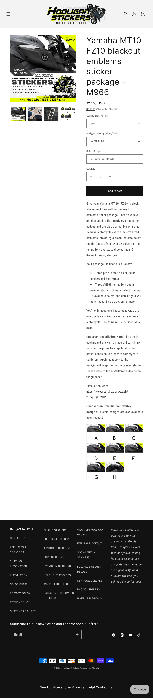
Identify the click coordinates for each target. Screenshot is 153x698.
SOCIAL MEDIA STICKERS (86, 555)
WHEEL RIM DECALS (89, 598)
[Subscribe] (77, 634)
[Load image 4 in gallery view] (68, 114)
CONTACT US (18, 538)
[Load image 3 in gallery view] (51, 114)
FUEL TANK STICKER (56, 539)
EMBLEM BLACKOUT (89, 543)
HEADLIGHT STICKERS (57, 575)
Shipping (90, 109)
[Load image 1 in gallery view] (18, 114)
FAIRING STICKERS (55, 530)
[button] (8, 14)
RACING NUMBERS (88, 589)
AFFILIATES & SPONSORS (18, 549)
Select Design (93, 151)
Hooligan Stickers (70, 668)
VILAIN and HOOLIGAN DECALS (90, 532)
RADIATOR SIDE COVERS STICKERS (59, 595)
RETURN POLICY (20, 602)
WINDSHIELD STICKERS (58, 584)
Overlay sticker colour (97, 115)
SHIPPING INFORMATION (18, 563)
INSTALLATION (18, 575)
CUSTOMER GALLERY (23, 611)
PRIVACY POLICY (20, 593)
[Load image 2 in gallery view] (34, 114)
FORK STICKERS (54, 557)
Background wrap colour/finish (102, 133)
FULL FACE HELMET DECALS (89, 569)
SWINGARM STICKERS (57, 566)
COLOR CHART (19, 584)
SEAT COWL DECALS (89, 580)
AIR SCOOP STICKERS (57, 548)
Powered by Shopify (89, 668)
